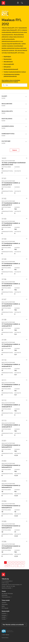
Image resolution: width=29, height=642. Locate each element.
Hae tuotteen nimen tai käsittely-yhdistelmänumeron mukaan (11, 81)
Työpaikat (4, 602)
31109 (4, 340)
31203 (4, 481)
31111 (4, 380)
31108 (4, 320)
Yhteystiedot (5, 604)
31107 (4, 299)
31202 (4, 461)
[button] (18, 3)
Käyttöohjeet (7, 56)
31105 (4, 259)
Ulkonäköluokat (8, 61)
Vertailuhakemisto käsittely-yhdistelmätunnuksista (12, 75)
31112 (4, 400)
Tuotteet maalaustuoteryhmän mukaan (15, 72)
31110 (4, 360)
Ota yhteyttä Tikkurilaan (7, 593)
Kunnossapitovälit (9, 64)
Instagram (4, 615)
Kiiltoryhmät (7, 67)
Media (3, 606)
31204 (4, 501)
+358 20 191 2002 (10, 586)
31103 (4, 219)
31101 (4, 178)
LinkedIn (4, 617)
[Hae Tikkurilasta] (22, 3)
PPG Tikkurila (5, 608)
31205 (4, 521)
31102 (4, 199)
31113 (4, 421)
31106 (4, 279)
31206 (4, 542)
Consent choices (5, 637)
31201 (4, 441)
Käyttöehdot (4, 595)
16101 (4, 158)
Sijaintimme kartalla (6, 588)
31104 (4, 239)
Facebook (4, 613)
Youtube (4, 619)
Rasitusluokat (7, 59)
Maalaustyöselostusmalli (11, 69)
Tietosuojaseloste (6, 597)
